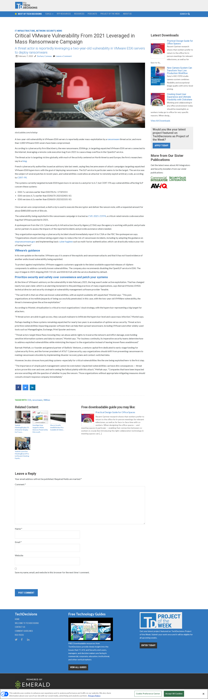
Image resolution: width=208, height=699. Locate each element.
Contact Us (20, 627)
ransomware (113, 139)
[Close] (203, 694)
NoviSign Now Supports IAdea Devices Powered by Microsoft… (40, 428)
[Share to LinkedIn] (32, 389)
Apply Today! (161, 145)
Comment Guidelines (24, 631)
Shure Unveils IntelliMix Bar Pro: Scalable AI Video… (57, 427)
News (59, 30)
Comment (20, 484)
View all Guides (78, 667)
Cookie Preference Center (148, 693)
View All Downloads (160, 120)
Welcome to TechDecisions (27, 623)
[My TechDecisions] (26, 8)
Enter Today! (148, 645)
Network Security (45, 30)
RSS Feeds (19, 635)
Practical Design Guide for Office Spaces (115, 412)
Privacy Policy (94, 696)
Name (18, 528)
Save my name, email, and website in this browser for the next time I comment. (52, 572)
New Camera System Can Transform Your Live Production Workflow (179, 70)
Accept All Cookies (174, 693)
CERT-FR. (22, 177)
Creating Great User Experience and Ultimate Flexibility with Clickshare (179, 97)
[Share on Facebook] (18, 389)
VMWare (46, 400)
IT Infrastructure (25, 30)
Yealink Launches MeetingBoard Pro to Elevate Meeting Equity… (22, 454)
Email (18, 542)
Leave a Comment (64, 56)
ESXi (29, 400)
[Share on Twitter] (25, 389)
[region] (104, 694)
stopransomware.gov (25, 241)
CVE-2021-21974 (97, 216)
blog (24, 161)
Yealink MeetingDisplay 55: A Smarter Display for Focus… (22, 428)
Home (17, 619)
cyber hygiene (66, 241)
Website (19, 555)
